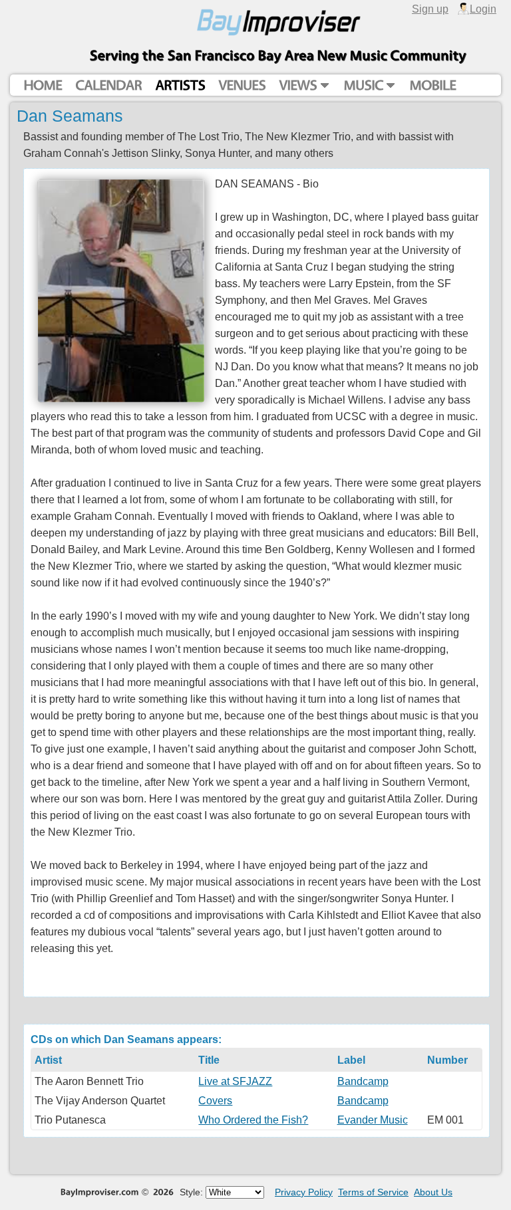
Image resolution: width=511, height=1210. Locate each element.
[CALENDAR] (108, 85)
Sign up (430, 9)
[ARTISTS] (180, 85)
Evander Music (372, 1120)
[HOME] (42, 85)
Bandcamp (363, 1081)
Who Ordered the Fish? (253, 1120)
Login (483, 9)
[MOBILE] (432, 85)
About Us (433, 1192)
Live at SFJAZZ (235, 1081)
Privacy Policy (304, 1192)
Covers (215, 1100)
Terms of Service (373, 1192)
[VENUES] (241, 85)
